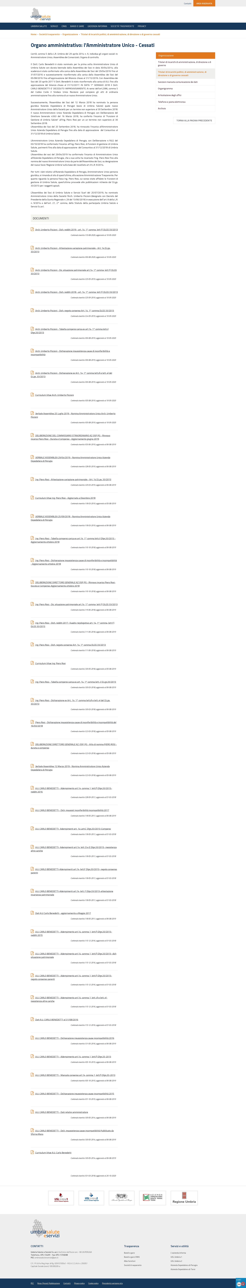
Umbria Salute (39, 26)
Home (34, 34)
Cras (64, 26)
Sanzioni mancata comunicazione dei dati (178, 82)
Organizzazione (70, 34)
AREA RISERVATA (204, 3)
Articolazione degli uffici (169, 95)
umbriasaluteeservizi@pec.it (46, 1257)
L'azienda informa (97, 26)
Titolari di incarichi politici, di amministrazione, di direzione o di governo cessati (120, 34)
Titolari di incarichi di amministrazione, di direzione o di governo (184, 63)
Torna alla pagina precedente (194, 120)
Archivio (162, 108)
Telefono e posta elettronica (171, 102)
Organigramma (165, 88)
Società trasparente (122, 26)
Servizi (54, 26)
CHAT (238, 1279)
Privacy (142, 26)
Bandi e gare (77, 26)
